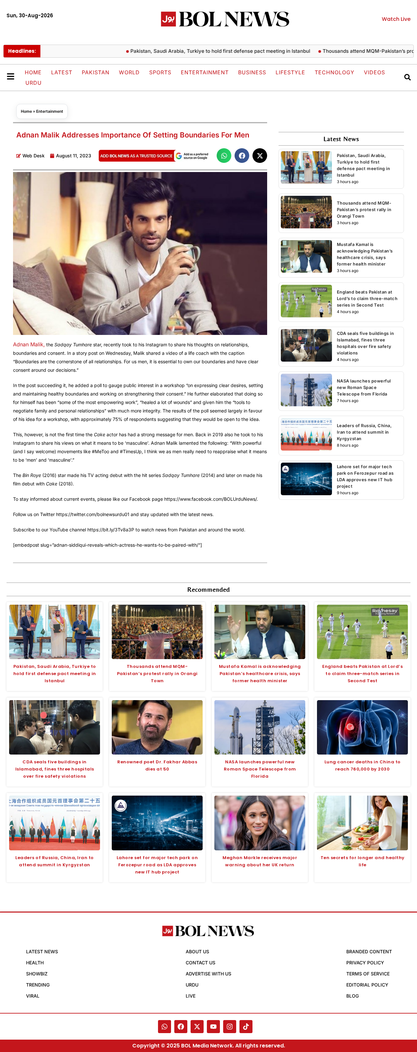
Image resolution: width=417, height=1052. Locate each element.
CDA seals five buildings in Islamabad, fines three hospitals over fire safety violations (54, 769)
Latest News (42, 951)
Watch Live (396, 19)
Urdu (33, 82)
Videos (374, 72)
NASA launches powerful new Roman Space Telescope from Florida (364, 387)
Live (190, 996)
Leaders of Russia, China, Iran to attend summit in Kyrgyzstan (364, 432)
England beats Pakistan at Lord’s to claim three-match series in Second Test (367, 298)
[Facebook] (180, 1026)
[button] (224, 155)
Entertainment (205, 72)
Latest (61, 72)
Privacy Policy (365, 962)
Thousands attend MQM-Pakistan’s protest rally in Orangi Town (364, 209)
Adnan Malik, (29, 344)
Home (33, 72)
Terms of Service (368, 973)
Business (252, 72)
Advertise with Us (208, 973)
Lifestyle (290, 72)
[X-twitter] (197, 1026)
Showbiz (37, 973)
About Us (197, 951)
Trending (38, 984)
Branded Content (369, 951)
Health (35, 962)
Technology (334, 72)
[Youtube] (213, 1026)
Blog (352, 996)
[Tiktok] (245, 1026)
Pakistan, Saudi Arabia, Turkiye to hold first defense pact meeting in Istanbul (198, 51)
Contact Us (200, 962)
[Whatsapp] (164, 1026)
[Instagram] (229, 1026)
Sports (160, 72)
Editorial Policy (367, 984)
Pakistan (95, 72)
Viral (32, 996)
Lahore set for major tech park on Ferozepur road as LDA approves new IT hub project (157, 865)
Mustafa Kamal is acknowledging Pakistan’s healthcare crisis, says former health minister (260, 673)
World (129, 72)
